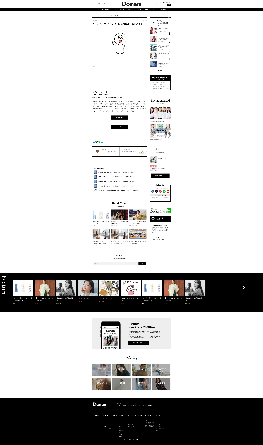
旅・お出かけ (121, 428)
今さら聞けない (163, 82)
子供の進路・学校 (131, 426)
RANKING (163, 9)
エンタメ (120, 422)
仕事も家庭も (162, 86)
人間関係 (161, 84)
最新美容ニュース (106, 426)
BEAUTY (107, 9)
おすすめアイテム (96, 422)
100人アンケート (122, 434)
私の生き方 (121, 432)
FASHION (100, 9)
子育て (120, 426)
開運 (153, 82)
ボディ (104, 424)
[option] (23, 291)
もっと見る (160, 70)
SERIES (155, 9)
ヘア (103, 422)
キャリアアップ (155, 86)
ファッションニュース (97, 424)
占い (96, 15)
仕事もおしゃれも (155, 88)
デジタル (114, 422)
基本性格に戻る (119, 117)
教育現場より (130, 422)
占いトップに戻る (119, 126)
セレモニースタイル (164, 88)
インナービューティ (106, 432)
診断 (157, 82)
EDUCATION (131, 9)
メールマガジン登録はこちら (160, 195)
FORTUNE (148, 9)
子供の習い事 (130, 424)
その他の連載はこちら (160, 175)
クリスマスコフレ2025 (107, 428)
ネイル (104, 430)
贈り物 (120, 436)
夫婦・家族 (121, 430)
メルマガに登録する (139, 342)
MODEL (140, 9)
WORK (115, 9)
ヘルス (120, 424)
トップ (93, 15)
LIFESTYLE (122, 9)
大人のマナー (154, 84)
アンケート (159, 218)
